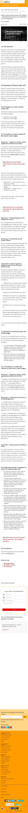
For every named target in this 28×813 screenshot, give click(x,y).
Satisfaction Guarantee (5, 794)
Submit (14, 609)
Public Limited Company (6, 750)
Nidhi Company (4, 739)
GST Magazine (4, 780)
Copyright (3, 763)
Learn (2, 9)
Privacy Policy (4, 788)
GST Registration (4, 767)
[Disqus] (14, 653)
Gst (5, 617)
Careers (2, 797)
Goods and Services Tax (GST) (11, 9)
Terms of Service (4, 786)
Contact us (3, 782)
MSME (2, 741)
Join (25, 716)
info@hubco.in (10, 553)
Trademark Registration (6, 756)
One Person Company (5, 737)
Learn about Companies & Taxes (7, 778)
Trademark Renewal (5, 761)
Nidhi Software (4, 774)
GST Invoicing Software (5, 771)
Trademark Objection (5, 758)
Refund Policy (4, 791)
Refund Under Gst (11, 617)
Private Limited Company (6, 735)
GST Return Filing (4, 769)
